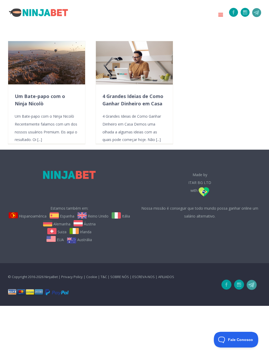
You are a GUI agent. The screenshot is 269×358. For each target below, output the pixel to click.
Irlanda (85, 231)
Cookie (91, 276)
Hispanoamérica (32, 216)
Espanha (66, 216)
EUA (60, 239)
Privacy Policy (72, 276)
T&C (104, 276)
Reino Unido (97, 216)
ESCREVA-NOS (144, 276)
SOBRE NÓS (119, 276)
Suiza (61, 231)
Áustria (89, 223)
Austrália (84, 239)
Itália (125, 216)
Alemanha (61, 223)
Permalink (46, 62)
